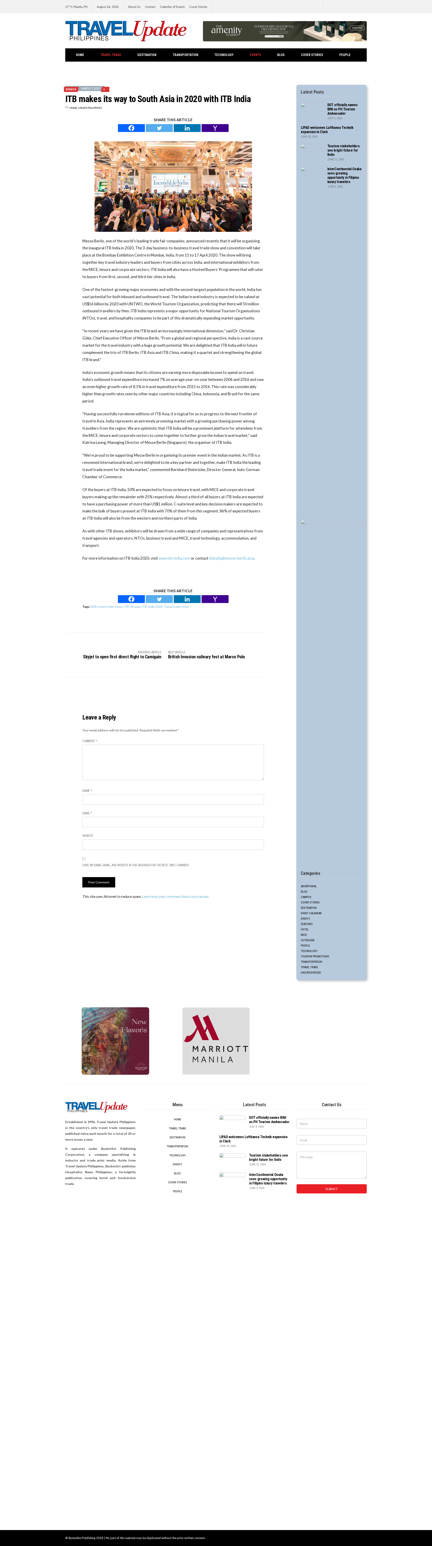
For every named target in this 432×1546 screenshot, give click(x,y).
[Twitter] (159, 128)
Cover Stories (198, 7)
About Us (134, 7)
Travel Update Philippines (85, 107)
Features (307, 924)
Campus (306, 897)
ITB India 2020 (152, 606)
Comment (89, 741)
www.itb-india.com (174, 558)
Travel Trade (111, 55)
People (345, 55)
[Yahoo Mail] (215, 128)
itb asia (135, 606)
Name (87, 791)
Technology (224, 55)
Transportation (185, 55)
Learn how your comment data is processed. (175, 896)
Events (255, 55)
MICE (304, 934)
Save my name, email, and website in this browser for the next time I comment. (135, 865)
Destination (146, 55)
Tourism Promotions (315, 956)
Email (87, 813)
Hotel (305, 929)
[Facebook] (131, 128)
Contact (150, 7)
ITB (126, 606)
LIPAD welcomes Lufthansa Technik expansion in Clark (327, 129)
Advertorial (309, 886)
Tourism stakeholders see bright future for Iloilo (343, 150)
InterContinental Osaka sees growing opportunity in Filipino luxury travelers (344, 175)
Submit (332, 1189)
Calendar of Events (172, 7)
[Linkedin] (187, 128)
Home (80, 55)
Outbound (308, 940)
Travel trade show (176, 606)
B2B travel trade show (106, 606)
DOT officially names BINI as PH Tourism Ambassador (342, 109)
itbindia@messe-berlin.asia (231, 558)
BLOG (281, 55)
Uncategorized (311, 972)
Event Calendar (311, 913)
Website (87, 836)
